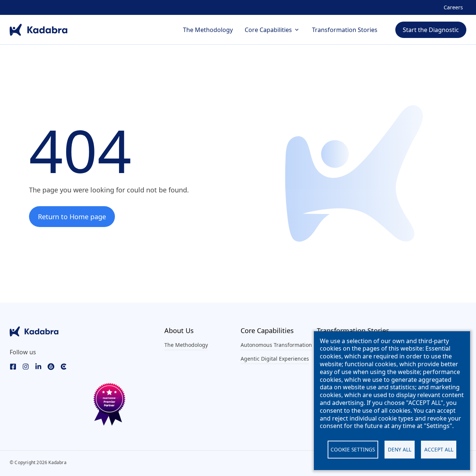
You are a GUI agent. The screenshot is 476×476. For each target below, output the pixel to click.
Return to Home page (72, 216)
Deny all (399, 449)
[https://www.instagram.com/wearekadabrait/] (25, 366)
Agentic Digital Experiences (275, 358)
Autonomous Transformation (276, 344)
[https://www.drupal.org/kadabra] (51, 366)
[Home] (38, 30)
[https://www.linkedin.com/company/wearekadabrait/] (38, 366)
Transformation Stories (344, 30)
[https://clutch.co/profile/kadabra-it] (63, 366)
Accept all (438, 449)
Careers (453, 7)
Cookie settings (353, 449)
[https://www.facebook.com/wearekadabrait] (13, 366)
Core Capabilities (268, 30)
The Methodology (208, 30)
